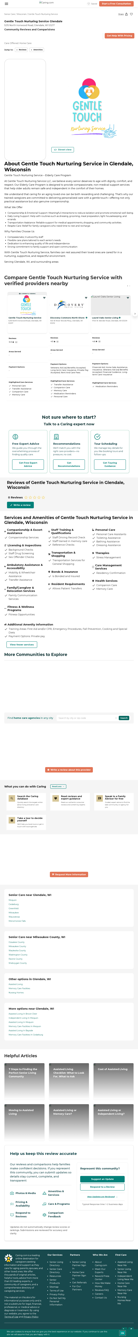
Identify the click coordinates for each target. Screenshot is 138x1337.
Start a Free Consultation (116, 3)
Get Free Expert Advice (28, 464)
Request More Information (70, 874)
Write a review (22, 505)
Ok (122, 1333)
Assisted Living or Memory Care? (65, 1112)
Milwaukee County (17, 946)
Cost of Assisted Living (112, 1069)
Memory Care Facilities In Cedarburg (26, 1035)
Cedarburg (14, 904)
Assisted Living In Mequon (21, 1022)
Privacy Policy (31, 1317)
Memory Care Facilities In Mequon (25, 1026)
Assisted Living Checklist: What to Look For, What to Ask (68, 1073)
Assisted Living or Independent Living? (111, 1112)
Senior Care (9, 14)
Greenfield (13, 908)
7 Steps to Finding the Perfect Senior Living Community (23, 1073)
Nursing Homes (16, 992)
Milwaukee (14, 912)
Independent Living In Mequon (23, 1018)
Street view (65, 149)
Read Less (56, 786)
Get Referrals (79, 1282)
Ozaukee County (17, 942)
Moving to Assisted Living (21, 1112)
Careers (99, 1294)
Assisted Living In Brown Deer (23, 1014)
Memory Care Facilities (19, 988)
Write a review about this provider (71, 770)
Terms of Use (11, 1317)
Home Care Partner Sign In (79, 1275)
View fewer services (22, 644)
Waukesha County (17, 950)
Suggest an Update (102, 1179)
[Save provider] (131, 14)
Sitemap (54, 1287)
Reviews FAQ (102, 1290)
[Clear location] (116, 718)
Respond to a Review (102, 1187)
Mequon (13, 900)
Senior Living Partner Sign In (79, 1265)
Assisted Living (16, 984)
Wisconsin (21, 14)
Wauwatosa (14, 917)
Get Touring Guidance (110, 464)
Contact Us (101, 1297)
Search (124, 718)
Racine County (16, 959)
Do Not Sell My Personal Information (58, 1301)
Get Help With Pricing (119, 35)
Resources (55, 1276)
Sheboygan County (18, 963)
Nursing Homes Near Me (124, 1300)
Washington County (18, 955)
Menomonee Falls (17, 921)
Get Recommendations (69, 464)
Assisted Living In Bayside (21, 1030)
